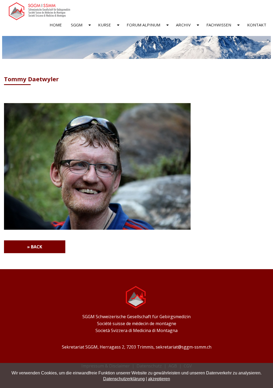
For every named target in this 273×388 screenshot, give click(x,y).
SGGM (76, 24)
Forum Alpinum (143, 24)
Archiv (183, 24)
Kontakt (257, 24)
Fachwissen (218, 24)
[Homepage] (38, 19)
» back (34, 247)
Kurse (104, 24)
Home (56, 24)
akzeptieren (159, 379)
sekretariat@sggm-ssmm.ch (183, 347)
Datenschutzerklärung (124, 379)
